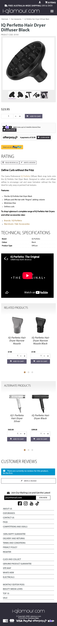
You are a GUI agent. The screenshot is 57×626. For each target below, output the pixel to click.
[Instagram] (25, 503)
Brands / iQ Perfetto (13, 221)
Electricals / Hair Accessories (17, 224)
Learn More (10, 130)
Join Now (43, 498)
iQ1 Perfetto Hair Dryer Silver (17, 418)
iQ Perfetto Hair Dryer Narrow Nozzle (17, 341)
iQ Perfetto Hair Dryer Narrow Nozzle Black (40, 341)
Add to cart (35, 116)
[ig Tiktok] (37, 503)
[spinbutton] (7, 116)
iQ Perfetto (25, 176)
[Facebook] (20, 503)
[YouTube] (31, 503)
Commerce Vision (33, 618)
